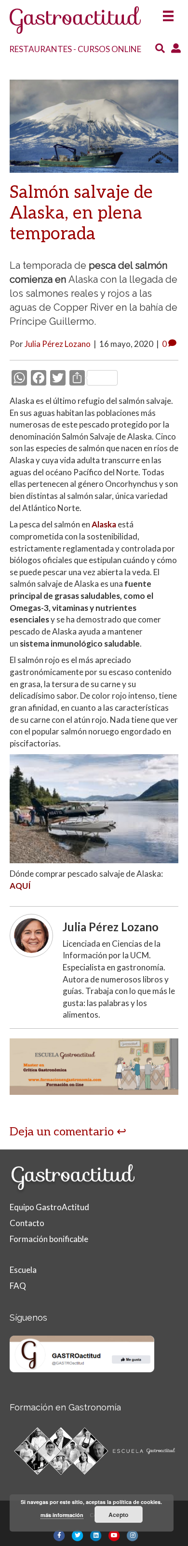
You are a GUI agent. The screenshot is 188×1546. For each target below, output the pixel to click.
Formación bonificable (49, 1239)
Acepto (118, 1514)
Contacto (27, 1223)
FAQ (18, 1286)
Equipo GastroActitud (49, 1207)
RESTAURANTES (40, 49)
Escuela (23, 1270)
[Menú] (168, 12)
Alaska (104, 524)
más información (61, 1514)
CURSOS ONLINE (109, 49)
